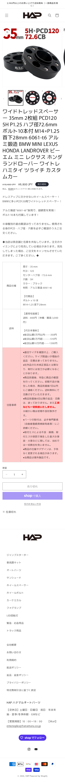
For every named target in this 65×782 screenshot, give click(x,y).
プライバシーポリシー (19, 682)
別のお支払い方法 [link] (32, 503)
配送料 (11, 189)
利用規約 (11, 660)
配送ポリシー (14, 667)
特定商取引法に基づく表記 (21, 690)
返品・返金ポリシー (17, 675)
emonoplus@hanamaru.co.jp (24, 725)
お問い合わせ (14, 652)
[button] (6, 15)
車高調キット (14, 562)
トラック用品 (14, 630)
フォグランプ (14, 607)
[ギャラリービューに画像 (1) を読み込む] (15, 97)
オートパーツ (14, 570)
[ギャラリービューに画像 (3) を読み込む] (49, 97)
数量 (4, 467)
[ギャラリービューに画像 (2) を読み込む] (32, 97)
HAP (27, 775)
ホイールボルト (15, 592)
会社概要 (11, 644)
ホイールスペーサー (17, 585)
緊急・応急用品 (15, 623)
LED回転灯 (12, 615)
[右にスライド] (61, 98)
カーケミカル (14, 600)
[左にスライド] (3, 98)
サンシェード (14, 577)
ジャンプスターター (17, 555)
